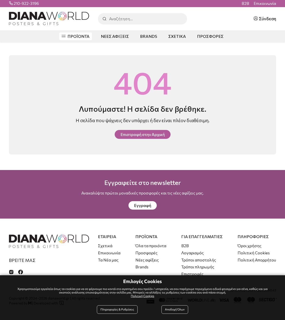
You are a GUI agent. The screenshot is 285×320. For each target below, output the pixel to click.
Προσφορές (146, 252)
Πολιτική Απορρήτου (257, 259)
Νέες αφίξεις (147, 259)
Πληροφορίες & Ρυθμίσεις (117, 309)
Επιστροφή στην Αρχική (142, 134)
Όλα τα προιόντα (150, 245)
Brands (141, 266)
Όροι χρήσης (249, 245)
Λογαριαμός (192, 252)
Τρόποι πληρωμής (197, 266)
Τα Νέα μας (108, 259)
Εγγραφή (142, 205)
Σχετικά (105, 245)
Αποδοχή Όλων (175, 309)
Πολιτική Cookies (254, 252)
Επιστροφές (192, 273)
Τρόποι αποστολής (198, 259)
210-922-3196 (26, 3)
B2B (245, 3)
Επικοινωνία (265, 3)
